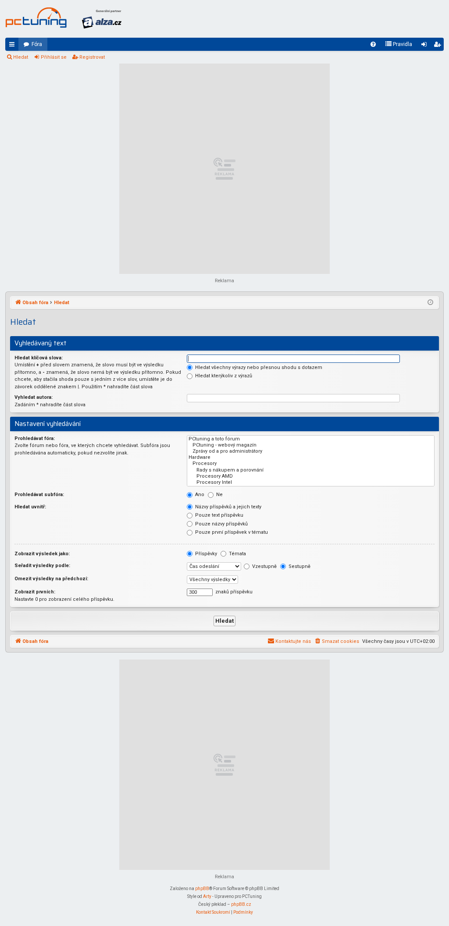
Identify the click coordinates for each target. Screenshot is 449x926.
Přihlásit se (54, 57)
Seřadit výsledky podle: (42, 565)
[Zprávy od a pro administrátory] (311, 451)
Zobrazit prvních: (34, 592)
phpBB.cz (241, 904)
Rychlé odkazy (13, 46)
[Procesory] (311, 464)
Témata (237, 554)
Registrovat (92, 57)
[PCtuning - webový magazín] (311, 445)
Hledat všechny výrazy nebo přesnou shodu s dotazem (258, 367)
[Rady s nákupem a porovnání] (311, 470)
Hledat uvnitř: (30, 507)
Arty (207, 896)
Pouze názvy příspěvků (221, 524)
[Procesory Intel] (311, 482)
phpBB (202, 888)
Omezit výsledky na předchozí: (51, 579)
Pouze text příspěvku (218, 515)
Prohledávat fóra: (34, 438)
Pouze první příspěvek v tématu (231, 532)
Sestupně (298, 566)
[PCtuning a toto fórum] (311, 439)
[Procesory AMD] (311, 476)
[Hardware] (311, 457)
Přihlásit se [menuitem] (426, 46)
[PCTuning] (36, 17)
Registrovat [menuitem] (439, 46)
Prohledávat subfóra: (39, 494)
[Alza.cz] (102, 19)
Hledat (20, 57)
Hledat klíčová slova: (38, 358)
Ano (199, 494)
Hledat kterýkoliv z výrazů (223, 376)
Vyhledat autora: (33, 397)
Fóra (37, 44)
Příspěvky (205, 554)
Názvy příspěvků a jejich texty (227, 507)
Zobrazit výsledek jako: (42, 554)
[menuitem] (373, 44)
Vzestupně (264, 566)
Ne (219, 494)
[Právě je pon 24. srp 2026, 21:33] (430, 303)
